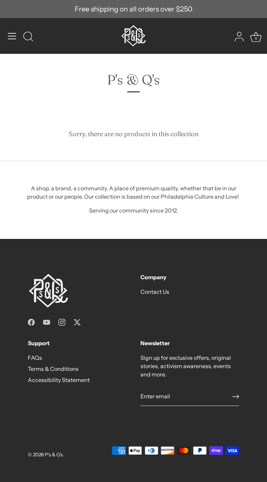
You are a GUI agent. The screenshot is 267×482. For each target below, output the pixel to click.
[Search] (28, 37)
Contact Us (154, 291)
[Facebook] (31, 321)
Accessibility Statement (59, 379)
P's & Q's (54, 454)
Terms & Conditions (53, 368)
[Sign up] (235, 396)
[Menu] (12, 36)
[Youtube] (46, 321)
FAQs (35, 357)
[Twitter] (77, 321)
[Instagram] (61, 321)
